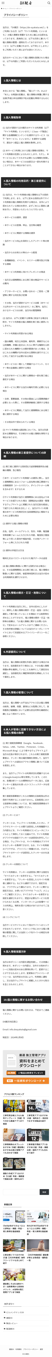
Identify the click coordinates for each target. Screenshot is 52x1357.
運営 (41, 1349)
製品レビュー (12, 1323)
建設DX (9, 1318)
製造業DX (10, 1328)
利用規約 (19, 1349)
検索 (44, 1192)
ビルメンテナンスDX (15, 1312)
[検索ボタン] (49, 3)
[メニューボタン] (3, 3)
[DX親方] (26, 3)
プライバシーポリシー (30, 1349)
